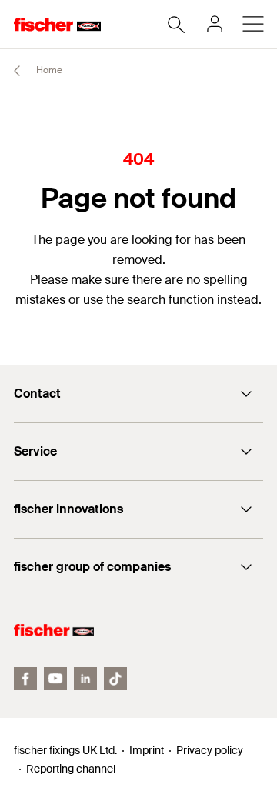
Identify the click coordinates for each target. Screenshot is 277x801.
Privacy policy (209, 750)
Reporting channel (70, 769)
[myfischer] (214, 24)
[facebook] (25, 678)
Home (48, 70)
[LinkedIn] (85, 678)
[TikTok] (115, 678)
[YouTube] (55, 678)
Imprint (146, 750)
